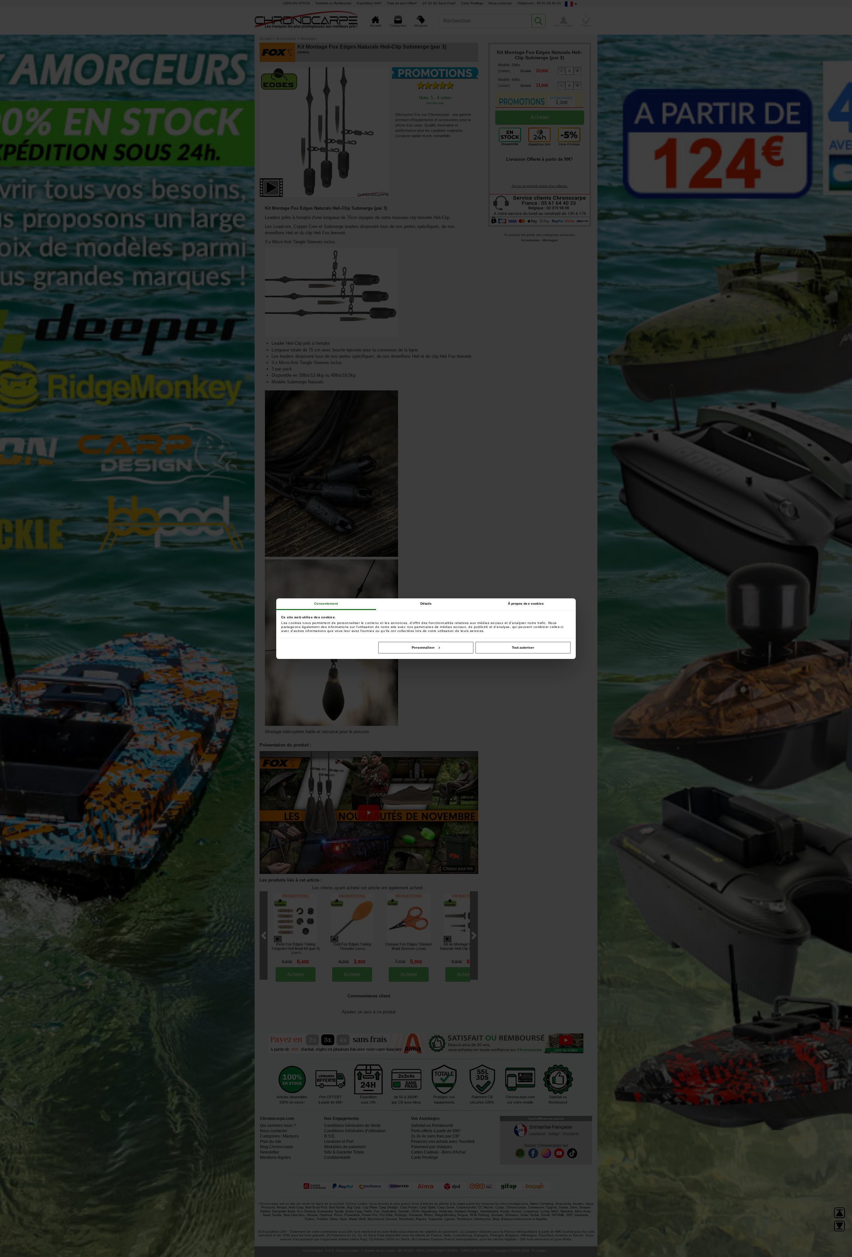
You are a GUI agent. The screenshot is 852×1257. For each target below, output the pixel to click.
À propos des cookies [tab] (526, 603)
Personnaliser (423, 647)
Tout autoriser (523, 647)
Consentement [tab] (326, 603)
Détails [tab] (426, 603)
